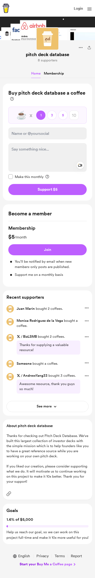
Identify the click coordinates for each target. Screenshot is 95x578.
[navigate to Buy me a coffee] (6, 8)
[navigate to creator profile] (47, 38)
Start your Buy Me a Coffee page (46, 564)
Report (76, 556)
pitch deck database (47, 54)
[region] (47, 142)
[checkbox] (26, 177)
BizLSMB (30, 336)
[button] (89, 9)
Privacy (42, 556)
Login (78, 8)
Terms (60, 556)
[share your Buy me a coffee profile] (89, 47)
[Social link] (8, 493)
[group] (47, 251)
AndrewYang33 (35, 375)
